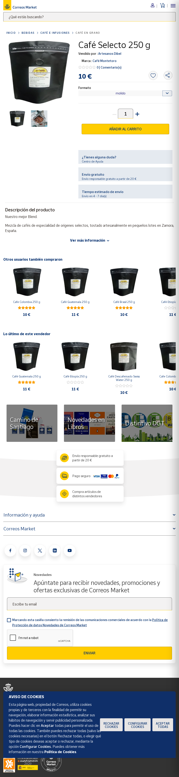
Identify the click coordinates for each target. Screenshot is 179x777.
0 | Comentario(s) (109, 67)
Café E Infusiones (55, 32)
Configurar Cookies (137, 725)
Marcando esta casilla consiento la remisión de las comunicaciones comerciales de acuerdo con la (90, 622)
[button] (137, 113)
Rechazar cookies (111, 725)
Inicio (11, 32)
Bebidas (28, 32)
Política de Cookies (60, 752)
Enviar (89, 653)
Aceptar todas (163, 725)
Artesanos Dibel (109, 53)
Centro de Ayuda (92, 161)
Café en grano (88, 32)
